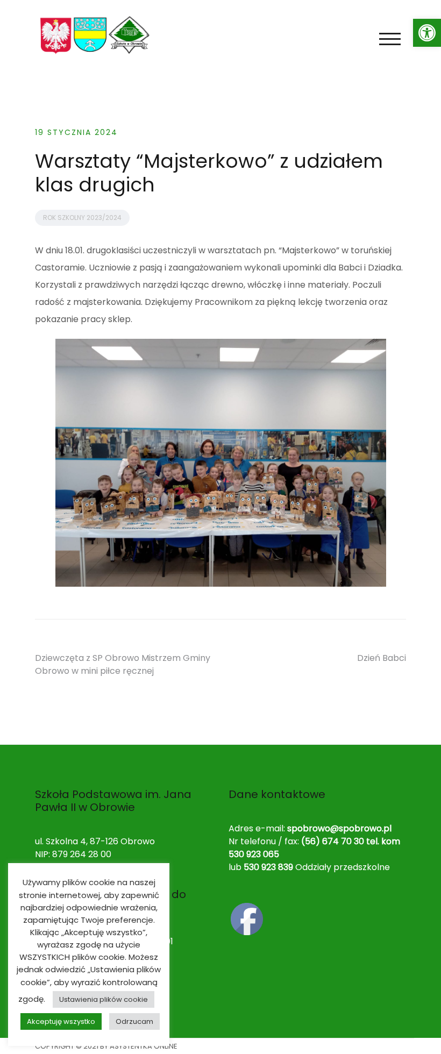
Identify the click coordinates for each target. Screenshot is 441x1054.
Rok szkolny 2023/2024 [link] (82, 217)
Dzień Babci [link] (381, 658)
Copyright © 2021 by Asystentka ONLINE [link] (106, 1046)
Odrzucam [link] (134, 1021)
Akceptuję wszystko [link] (61, 1021)
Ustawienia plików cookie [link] (103, 999)
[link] (427, 33)
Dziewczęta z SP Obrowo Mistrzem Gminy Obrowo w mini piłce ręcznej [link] (122, 664)
